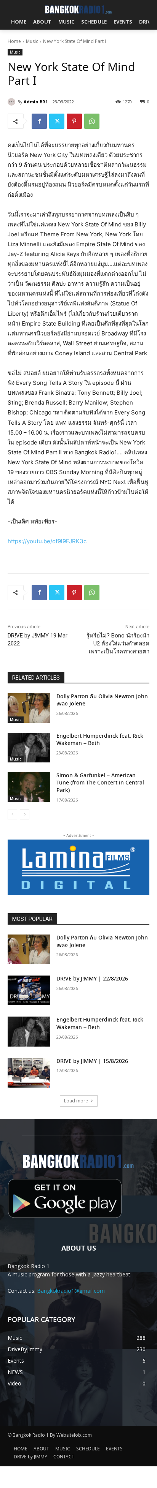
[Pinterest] (74, 121)
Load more (76, 1100)
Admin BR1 (36, 101)
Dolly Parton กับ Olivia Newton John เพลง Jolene (102, 700)
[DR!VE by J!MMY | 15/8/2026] (29, 1073)
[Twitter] (56, 121)
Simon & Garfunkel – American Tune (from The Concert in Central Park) (100, 783)
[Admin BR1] (13, 102)
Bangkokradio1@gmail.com (71, 1290)
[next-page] (24, 814)
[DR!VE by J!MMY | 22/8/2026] (29, 990)
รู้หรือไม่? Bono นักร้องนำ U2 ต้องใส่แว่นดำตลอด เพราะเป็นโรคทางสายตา (118, 643)
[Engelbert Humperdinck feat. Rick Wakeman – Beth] (29, 747)
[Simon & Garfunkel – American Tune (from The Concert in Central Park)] (29, 787)
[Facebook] (39, 121)
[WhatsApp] (91, 121)
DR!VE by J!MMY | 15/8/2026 (92, 1061)
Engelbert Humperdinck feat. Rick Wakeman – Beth (99, 740)
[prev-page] (12, 814)
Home (14, 41)
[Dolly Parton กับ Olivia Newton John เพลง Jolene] (29, 708)
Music (32, 41)
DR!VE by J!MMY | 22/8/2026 (92, 979)
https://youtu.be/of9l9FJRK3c (47, 541)
